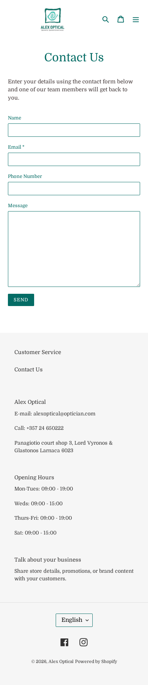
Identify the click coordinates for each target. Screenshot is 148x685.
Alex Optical (61, 661)
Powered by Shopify (96, 661)
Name (14, 118)
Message (18, 205)
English (71, 620)
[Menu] (135, 19)
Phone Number (25, 176)
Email (16, 147)
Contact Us (28, 369)
